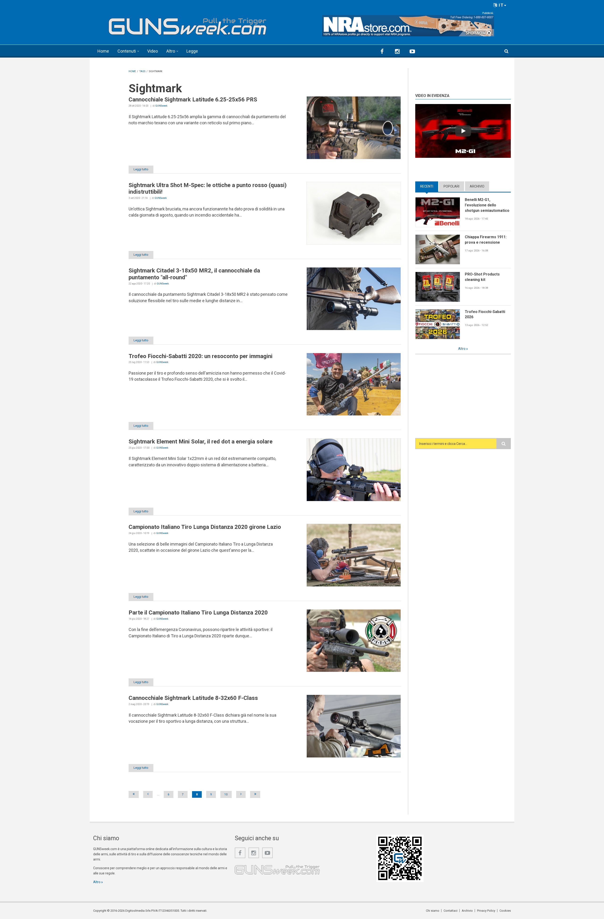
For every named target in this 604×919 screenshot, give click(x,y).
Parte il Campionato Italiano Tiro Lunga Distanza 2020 (198, 612)
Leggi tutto (141, 169)
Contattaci (450, 910)
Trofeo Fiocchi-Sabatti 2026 (485, 314)
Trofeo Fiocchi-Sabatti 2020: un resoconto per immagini (201, 356)
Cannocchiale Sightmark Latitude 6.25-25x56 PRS (193, 99)
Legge (192, 51)
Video (152, 51)
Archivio (477, 186)
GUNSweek (161, 105)
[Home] (187, 24)
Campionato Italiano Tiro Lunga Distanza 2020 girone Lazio (205, 527)
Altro (170, 51)
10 (226, 794)
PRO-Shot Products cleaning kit (482, 277)
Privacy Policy (486, 910)
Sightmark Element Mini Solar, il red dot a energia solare (201, 441)
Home (103, 51)
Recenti (429, 186)
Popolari (451, 186)
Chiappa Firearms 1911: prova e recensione (486, 240)
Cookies (505, 910)
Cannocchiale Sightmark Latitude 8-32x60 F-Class (193, 698)
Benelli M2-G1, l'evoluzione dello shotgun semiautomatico (487, 205)
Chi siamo (432, 910)
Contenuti (126, 51)
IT (500, 5)
